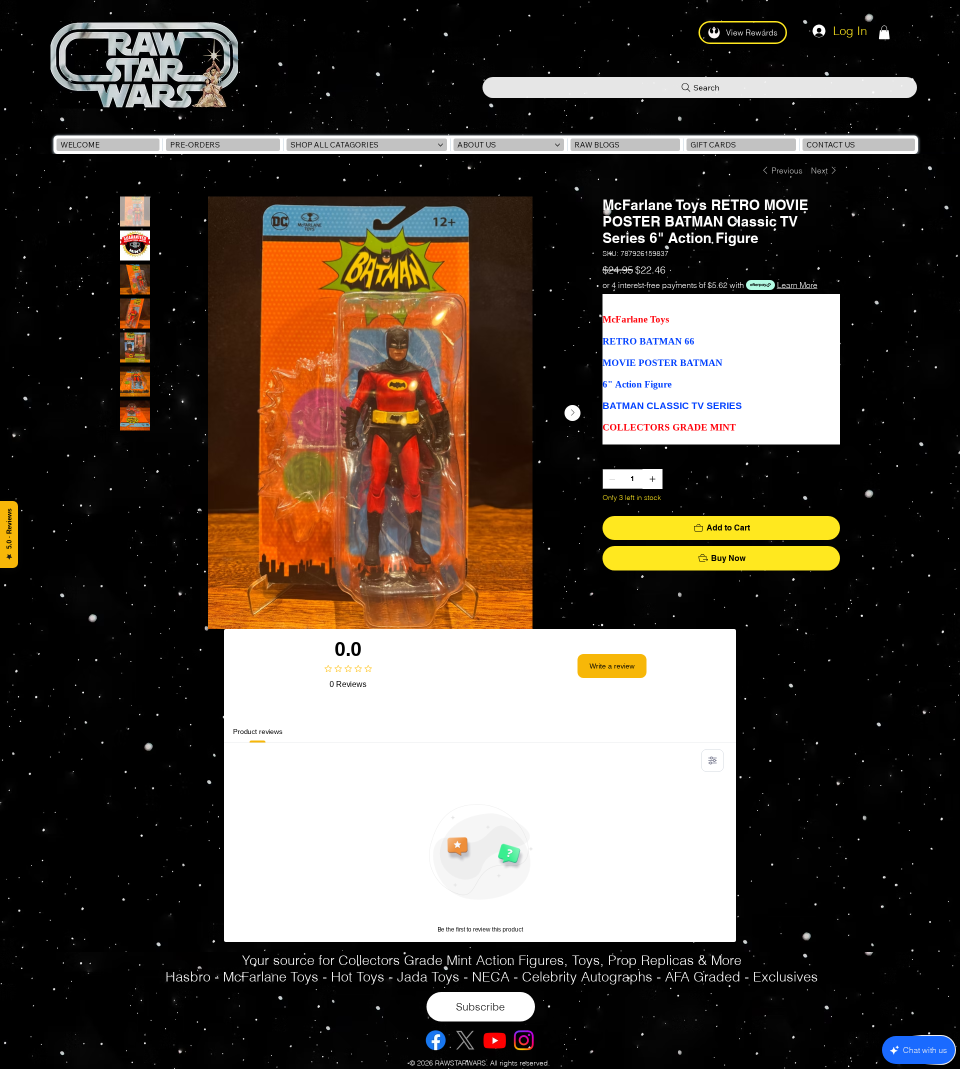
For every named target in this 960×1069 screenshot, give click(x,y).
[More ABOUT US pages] (557, 145)
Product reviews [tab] (257, 732)
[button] (884, 32)
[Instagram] (523, 1040)
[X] (465, 1040)
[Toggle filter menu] (712, 760)
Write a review (612, 666)
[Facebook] (435, 1040)
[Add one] (652, 479)
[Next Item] (572, 413)
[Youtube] (495, 1040)
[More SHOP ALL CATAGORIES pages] (440, 145)
